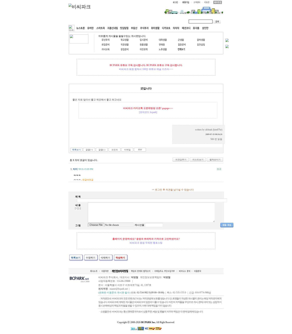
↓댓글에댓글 (87, 180)
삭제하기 (105, 257)
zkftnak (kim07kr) (213, 129)
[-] (79, 208)
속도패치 (95, 21)
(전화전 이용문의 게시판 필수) (114, 292)
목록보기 (76, 149)
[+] (76, 208)
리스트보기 (197, 159)
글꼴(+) (89, 149)
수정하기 (90, 257)
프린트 (114, 149)
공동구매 (128, 21)
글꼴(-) (102, 149)
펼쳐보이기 (215, 159)
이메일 (127, 149)
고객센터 (145, 21)
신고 (219, 169)
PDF (140, 149)
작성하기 (120, 257)
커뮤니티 (78, 21)
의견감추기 (180, 159)
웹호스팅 (111, 21)
